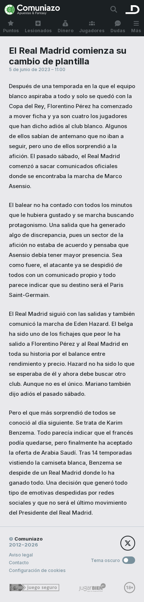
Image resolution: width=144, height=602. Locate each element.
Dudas (117, 30)
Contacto (19, 562)
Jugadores (91, 30)
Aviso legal (21, 555)
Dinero (65, 30)
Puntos (11, 30)
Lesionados (38, 30)
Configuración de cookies (37, 570)
